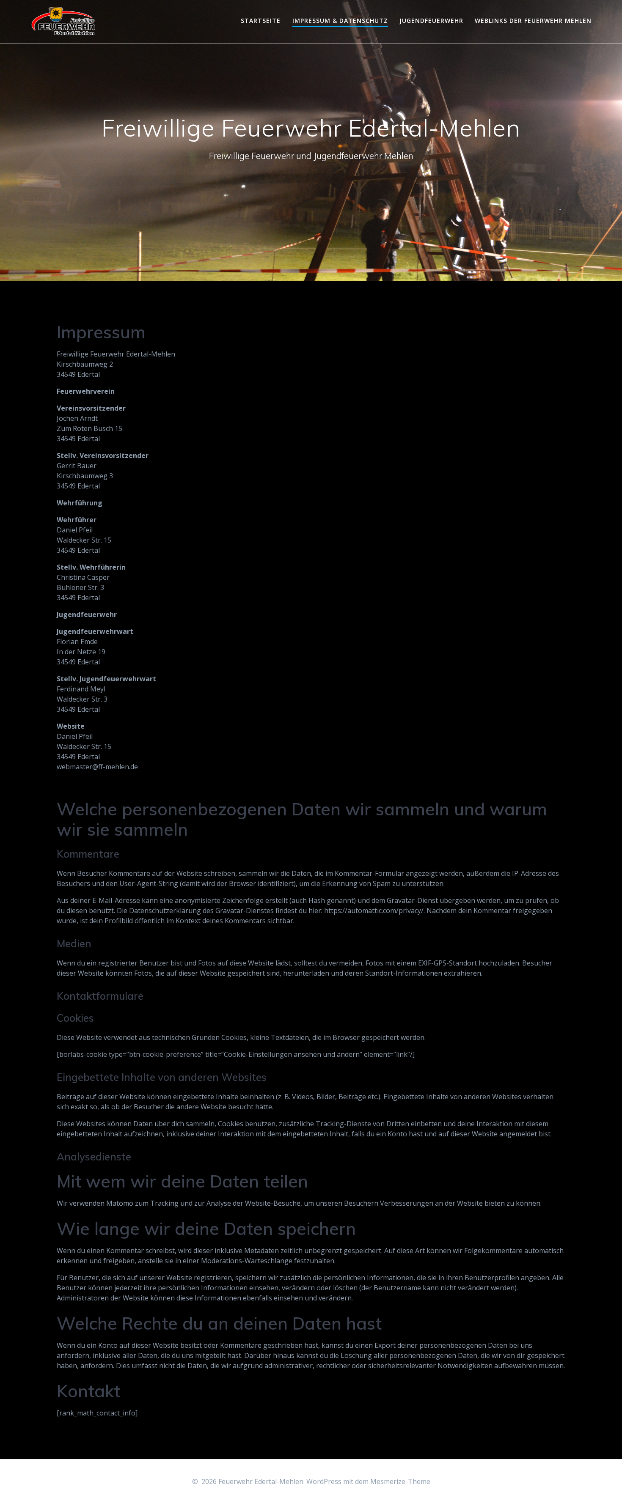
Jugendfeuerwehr (431, 20)
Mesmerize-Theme (400, 1481)
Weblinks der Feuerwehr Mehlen (533, 20)
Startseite (261, 20)
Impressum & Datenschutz (340, 20)
